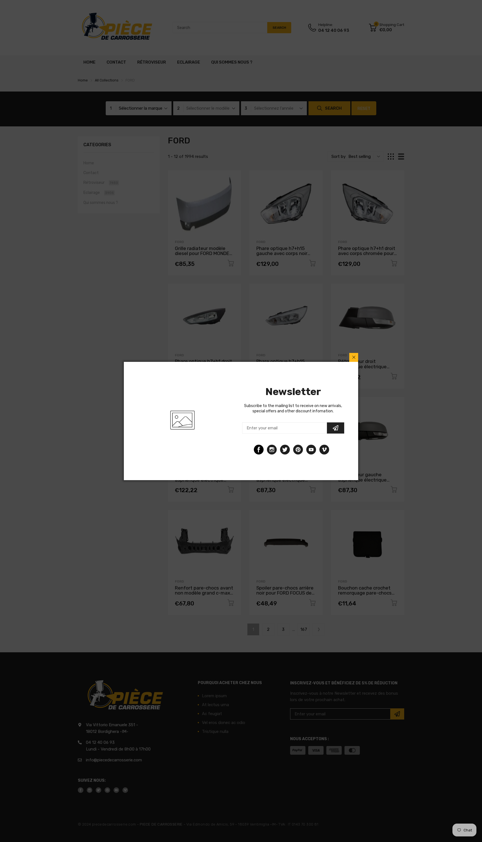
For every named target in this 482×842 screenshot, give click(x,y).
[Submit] (335, 428)
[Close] (353, 357)
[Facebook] (259, 449)
